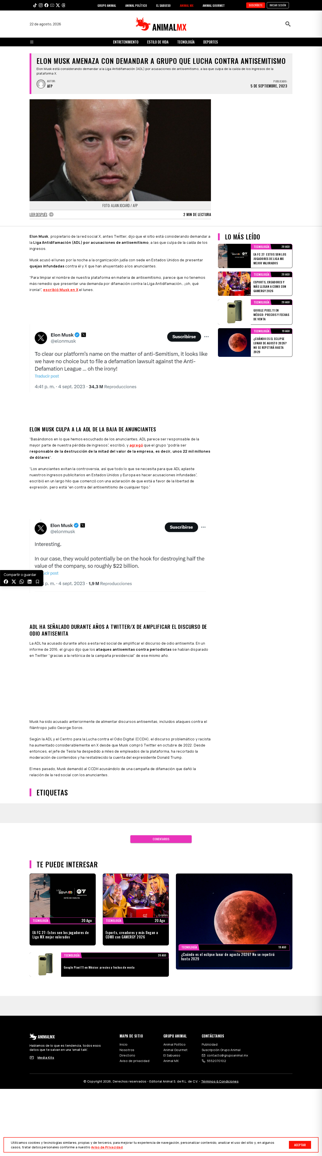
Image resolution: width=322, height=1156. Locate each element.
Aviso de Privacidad (107, 1147)
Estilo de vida (157, 42)
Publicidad (210, 1044)
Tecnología (186, 42)
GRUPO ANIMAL (106, 5)
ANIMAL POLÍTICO (136, 5)
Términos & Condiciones (220, 1081)
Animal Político (174, 1044)
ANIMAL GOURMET (214, 5)
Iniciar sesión (278, 5)
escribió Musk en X (60, 289)
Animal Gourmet (175, 1050)
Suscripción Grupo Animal (221, 1050)
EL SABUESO (163, 5)
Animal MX (171, 1061)
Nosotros (127, 1050)
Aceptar (300, 1144)
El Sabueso (171, 1055)
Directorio (127, 1055)
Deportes (210, 42)
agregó (136, 445)
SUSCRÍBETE (255, 5)
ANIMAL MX (186, 5)
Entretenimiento (125, 42)
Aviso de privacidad (134, 1061)
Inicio (124, 1044)
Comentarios (161, 839)
